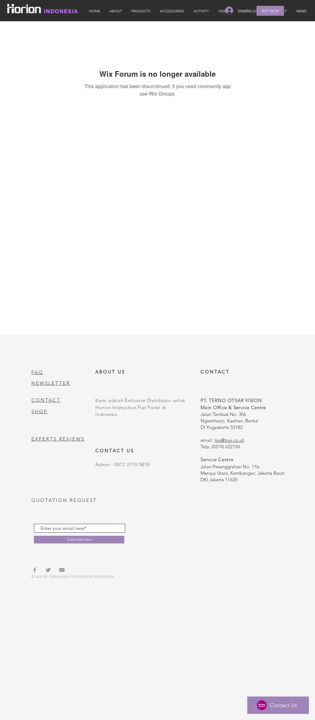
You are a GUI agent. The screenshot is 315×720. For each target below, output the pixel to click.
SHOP (39, 411)
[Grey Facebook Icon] (34, 570)
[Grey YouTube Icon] (61, 570)
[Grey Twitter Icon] (48, 570)
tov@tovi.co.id (229, 440)
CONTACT (46, 400)
